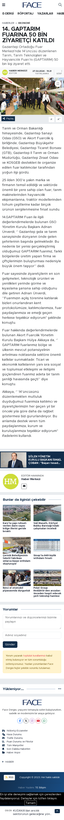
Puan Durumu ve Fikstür (20, 741)
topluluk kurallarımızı (34, 655)
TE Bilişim (40, 787)
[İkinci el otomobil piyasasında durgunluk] (17, 577)
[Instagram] (32, 720)
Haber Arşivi (13, 752)
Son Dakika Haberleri (18, 749)
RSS (10, 777)
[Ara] (60, 5)
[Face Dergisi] (32, 4)
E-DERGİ (8, 13)
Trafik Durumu (15, 738)
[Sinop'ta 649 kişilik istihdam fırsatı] (47, 545)
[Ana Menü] (3, 4)
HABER (9, 762)
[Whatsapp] (44, 720)
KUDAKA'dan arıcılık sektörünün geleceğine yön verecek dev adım (31, 814)
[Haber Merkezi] (11, 481)
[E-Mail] (24, 486)
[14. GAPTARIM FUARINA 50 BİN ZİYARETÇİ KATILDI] (32, 96)
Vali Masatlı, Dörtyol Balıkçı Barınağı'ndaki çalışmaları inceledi (46, 526)
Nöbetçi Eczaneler (17, 731)
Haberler (8, 23)
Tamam (31, 803)
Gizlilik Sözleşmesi (12, 803)
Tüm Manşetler (15, 745)
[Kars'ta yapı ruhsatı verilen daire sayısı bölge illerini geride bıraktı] (17, 512)
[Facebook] (20, 720)
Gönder (10, 644)
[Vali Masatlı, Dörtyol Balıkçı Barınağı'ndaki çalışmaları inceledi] (47, 512)
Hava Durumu (14, 734)
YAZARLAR (45, 13)
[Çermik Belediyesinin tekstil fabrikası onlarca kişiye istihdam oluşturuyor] (17, 545)
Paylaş (10, 118)
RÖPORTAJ (25, 13)
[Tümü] (59, 689)
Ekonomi (24, 23)
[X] (26, 720)
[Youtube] (38, 720)
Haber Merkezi (30, 479)
